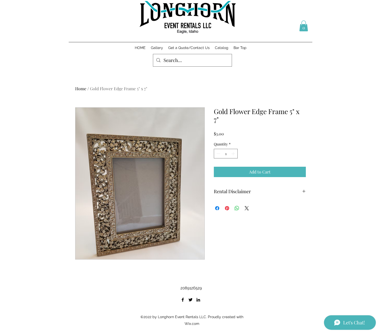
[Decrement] (218, 153)
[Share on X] (247, 208)
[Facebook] (182, 299)
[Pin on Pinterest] (227, 208)
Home (80, 88)
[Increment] (233, 153)
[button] (303, 25)
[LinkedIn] (198, 299)
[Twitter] (190, 299)
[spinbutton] (225, 153)
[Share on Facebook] (217, 208)
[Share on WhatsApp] (237, 208)
